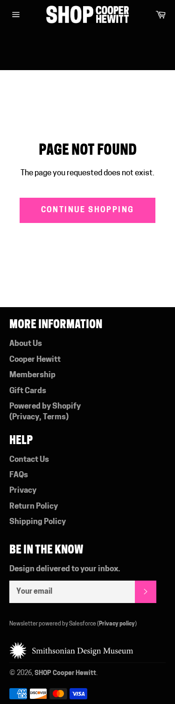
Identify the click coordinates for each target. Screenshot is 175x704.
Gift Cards (27, 391)
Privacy (25, 417)
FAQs (18, 475)
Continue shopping (87, 210)
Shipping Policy (37, 522)
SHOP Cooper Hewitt (65, 673)
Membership (32, 375)
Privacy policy (117, 624)
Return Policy (33, 506)
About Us (25, 344)
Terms (54, 417)
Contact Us (29, 460)
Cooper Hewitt (35, 360)
